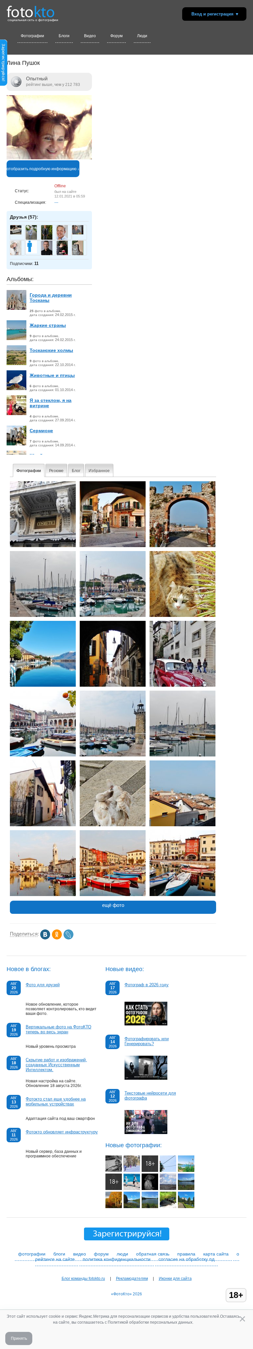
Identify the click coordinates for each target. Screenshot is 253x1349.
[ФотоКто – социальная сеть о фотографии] (31, 9)
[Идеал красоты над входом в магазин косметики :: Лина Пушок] (43, 545)
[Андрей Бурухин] (77, 233)
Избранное (99, 470)
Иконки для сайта (175, 1278)
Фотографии (32, 36)
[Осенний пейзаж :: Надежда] (113, 1206)
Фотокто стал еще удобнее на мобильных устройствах (56, 1101)
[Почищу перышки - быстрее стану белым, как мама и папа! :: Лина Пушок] (113, 825)
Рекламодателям (132, 1278)
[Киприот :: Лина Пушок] (182, 615)
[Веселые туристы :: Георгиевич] (132, 1188)
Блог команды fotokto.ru (83, 1278)
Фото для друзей (43, 984)
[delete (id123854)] (31, 252)
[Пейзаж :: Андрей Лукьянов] (186, 1188)
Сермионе (41, 430)
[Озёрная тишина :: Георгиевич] (186, 1170)
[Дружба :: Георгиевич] (113, 1170)
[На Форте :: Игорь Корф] (113, 1188)
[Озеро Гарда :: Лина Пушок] (43, 894)
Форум (116, 36)
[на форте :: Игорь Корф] (150, 1170)
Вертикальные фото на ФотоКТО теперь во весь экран (58, 1029)
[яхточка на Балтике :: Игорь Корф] (168, 1188)
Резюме (56, 470)
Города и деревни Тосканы (51, 297)
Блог (76, 470)
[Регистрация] (3, 84)
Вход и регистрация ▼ (215, 14)
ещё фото (113, 905)
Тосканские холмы (51, 350)
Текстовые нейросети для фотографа (150, 1095)
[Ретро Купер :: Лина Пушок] (182, 685)
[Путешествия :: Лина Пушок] (113, 545)
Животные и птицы (52, 375)
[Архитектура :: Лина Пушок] (182, 545)
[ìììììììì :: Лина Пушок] (182, 825)
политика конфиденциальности (117, 1259)
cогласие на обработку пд (186, 1259)
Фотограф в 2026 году (147, 984)
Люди (142, 36)
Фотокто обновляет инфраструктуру (62, 1131)
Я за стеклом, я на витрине (50, 403)
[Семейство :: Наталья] (168, 1206)
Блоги (64, 36)
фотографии (31, 1253)
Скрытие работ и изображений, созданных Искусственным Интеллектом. (56, 1064)
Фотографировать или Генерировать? (147, 1041)
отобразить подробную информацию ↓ (43, 169)
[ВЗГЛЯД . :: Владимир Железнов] (150, 1188)
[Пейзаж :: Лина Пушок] (113, 615)
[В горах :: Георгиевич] (168, 1170)
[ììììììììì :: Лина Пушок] (43, 825)
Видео (90, 36)
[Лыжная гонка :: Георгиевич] (132, 1170)
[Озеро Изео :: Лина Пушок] (43, 685)
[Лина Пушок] (49, 158)
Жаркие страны (48, 325)
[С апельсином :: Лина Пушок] (43, 755)
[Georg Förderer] (15, 233)
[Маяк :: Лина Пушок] (43, 615)
